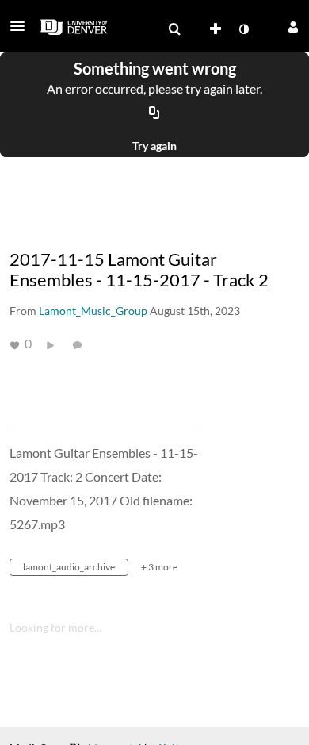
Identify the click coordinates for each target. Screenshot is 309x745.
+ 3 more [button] (159, 567)
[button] (22, 26)
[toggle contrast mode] (243, 29)
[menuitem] (174, 29)
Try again (154, 145)
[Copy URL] (154, 113)
